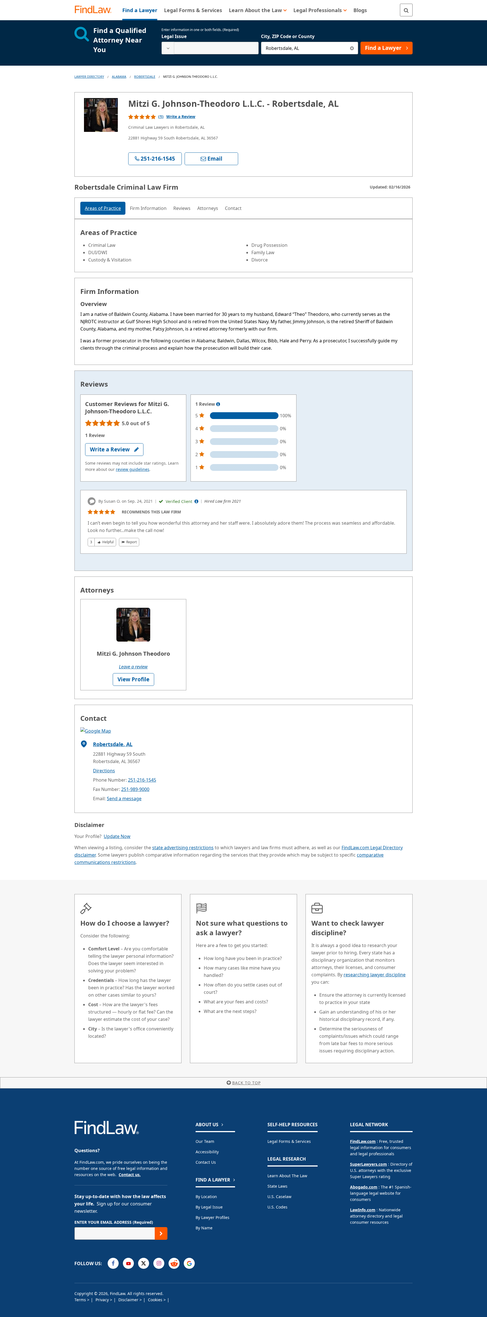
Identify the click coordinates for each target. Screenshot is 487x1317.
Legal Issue (174, 36)
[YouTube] (128, 1263)
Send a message (124, 798)
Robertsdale (144, 76)
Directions (104, 771)
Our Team (205, 1141)
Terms (80, 1299)
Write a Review (180, 116)
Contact (233, 208)
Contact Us (206, 1162)
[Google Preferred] (189, 1263)
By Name (204, 1227)
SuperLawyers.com (368, 1164)
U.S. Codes (277, 1207)
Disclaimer (129, 1299)
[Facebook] (113, 1263)
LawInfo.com (362, 1209)
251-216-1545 (142, 780)
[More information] (218, 404)
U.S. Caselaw (279, 1196)
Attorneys (207, 208)
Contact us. (130, 1174)
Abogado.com (363, 1187)
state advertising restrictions (183, 847)
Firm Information (148, 208)
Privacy (103, 1299)
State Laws (277, 1186)
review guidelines (132, 469)
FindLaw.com (363, 1141)
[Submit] (161, 1233)
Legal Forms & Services (289, 1141)
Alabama (119, 76)
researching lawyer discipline (375, 975)
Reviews (182, 208)
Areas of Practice (103, 208)
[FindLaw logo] (95, 10)
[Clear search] (352, 48)
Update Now (117, 836)
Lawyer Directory (89, 76)
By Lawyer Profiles (212, 1217)
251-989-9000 (135, 789)
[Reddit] (174, 1263)
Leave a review (133, 667)
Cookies (155, 1299)
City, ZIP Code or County (288, 36)
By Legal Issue (209, 1207)
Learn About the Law (287, 1175)
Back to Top (246, 1082)
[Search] (406, 10)
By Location (206, 1196)
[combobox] (210, 48)
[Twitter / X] (143, 1263)
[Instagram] (158, 1263)
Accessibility (207, 1151)
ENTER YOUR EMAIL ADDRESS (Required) (113, 1222)
